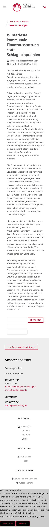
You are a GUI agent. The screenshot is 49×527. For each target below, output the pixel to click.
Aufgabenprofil (26, 483)
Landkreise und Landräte (25, 479)
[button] (17, 320)
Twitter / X (26, 427)
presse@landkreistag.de (16, 390)
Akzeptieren (8, 523)
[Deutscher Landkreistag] (24, 7)
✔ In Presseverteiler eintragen (21, 347)
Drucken (36, 320)
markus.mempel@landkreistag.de (20, 387)
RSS (25, 439)
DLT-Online (25, 457)
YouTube (26, 435)
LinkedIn (26, 431)
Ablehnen (23, 523)
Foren (25, 461)
